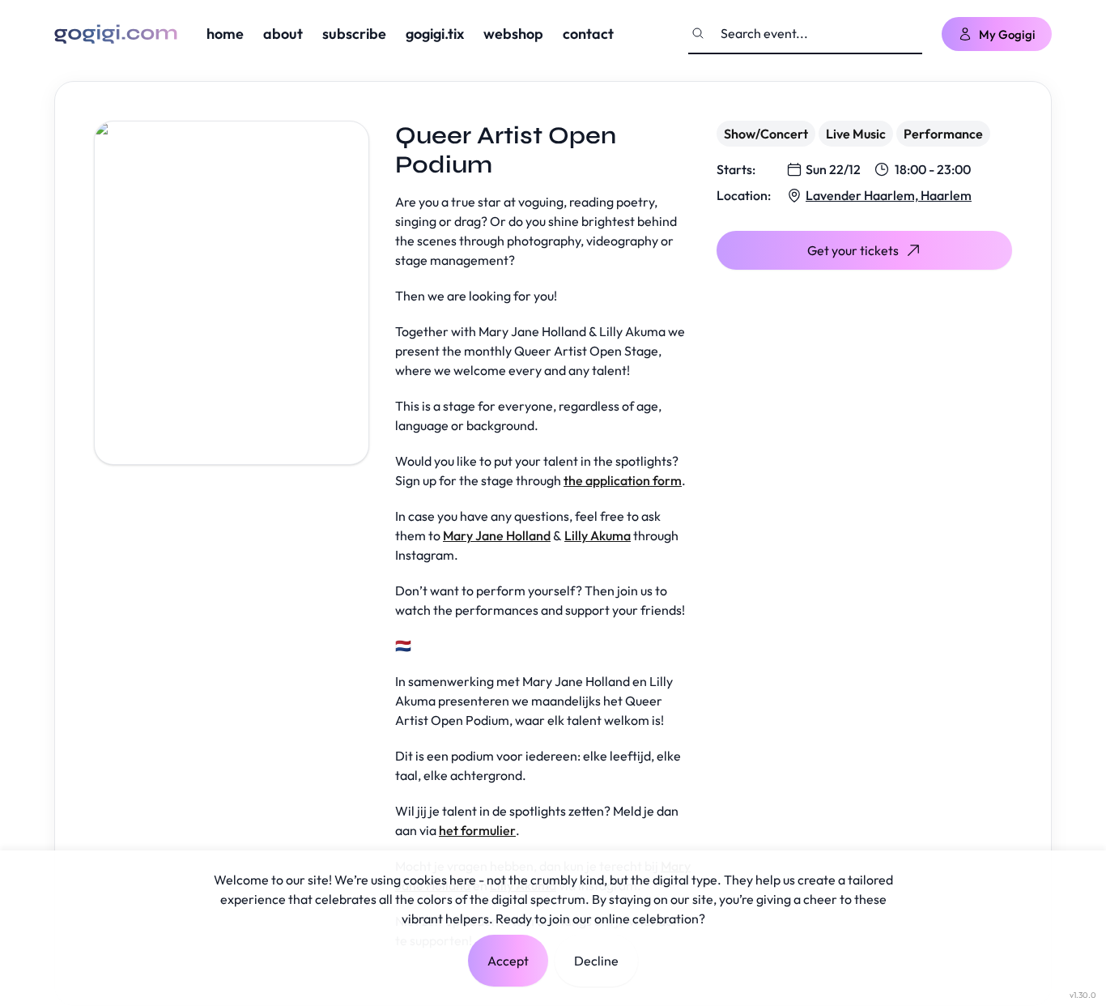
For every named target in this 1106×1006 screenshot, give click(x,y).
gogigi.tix (435, 33)
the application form (623, 480)
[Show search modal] (698, 33)
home (225, 33)
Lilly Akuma (597, 535)
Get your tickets (853, 250)
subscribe (354, 33)
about (283, 33)
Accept (508, 961)
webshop (513, 33)
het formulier (477, 830)
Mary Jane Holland (497, 535)
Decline (596, 961)
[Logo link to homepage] (115, 34)
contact (588, 33)
